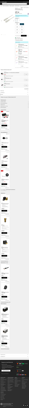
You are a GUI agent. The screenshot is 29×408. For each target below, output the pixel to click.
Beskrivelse (2, 90)
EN (2, 373)
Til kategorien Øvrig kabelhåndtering (10, 189)
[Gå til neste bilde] (13, 20)
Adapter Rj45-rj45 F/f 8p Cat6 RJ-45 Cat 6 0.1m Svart (5, 314)
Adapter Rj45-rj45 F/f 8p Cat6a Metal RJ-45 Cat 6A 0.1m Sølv (5, 336)
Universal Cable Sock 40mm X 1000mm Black (5, 292)
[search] (26, 4)
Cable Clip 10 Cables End (4, 161)
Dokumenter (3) (3, 354)
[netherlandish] (23, 375)
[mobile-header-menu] (1, 2)
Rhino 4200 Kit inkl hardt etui (5, 203)
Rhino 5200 (3, 225)
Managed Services (10, 378)
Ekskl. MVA (16, 13)
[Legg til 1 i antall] (20, 35)
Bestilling (16, 378)
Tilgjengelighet (3, 387)
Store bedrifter (24, 385)
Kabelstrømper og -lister (4, 262)
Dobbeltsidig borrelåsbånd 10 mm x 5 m (5, 180)
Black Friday (2, 397)
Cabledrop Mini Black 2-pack (5, 142)
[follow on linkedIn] (25, 405)
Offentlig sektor (24, 386)
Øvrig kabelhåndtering (4, 132)
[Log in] (26, 2)
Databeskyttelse (10, 384)
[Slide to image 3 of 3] (5, 34)
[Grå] (16, 20)
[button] (23, 2)
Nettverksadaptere (3, 303)
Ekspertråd (2, 396)
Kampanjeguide (3, 388)
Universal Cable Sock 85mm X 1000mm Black (5, 273)
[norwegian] (18, 375)
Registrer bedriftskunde (6, 370)
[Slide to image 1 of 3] (1, 34)
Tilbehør (2, 94)
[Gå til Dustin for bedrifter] (4, 2)
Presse (23, 378)
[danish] (20, 375)
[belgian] (25, 375)
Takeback (9, 388)
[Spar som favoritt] (27, 35)
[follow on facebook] (23, 405)
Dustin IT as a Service (11, 379)
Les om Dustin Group (25, 379)
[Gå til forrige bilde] (1, 20)
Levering (16, 379)
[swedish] (17, 375)
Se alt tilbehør (26, 88)
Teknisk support (17, 384)
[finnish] (22, 375)
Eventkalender (3, 395)
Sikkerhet (9, 385)
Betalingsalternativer (4, 379)
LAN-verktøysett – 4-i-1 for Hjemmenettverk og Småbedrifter (5, 120)
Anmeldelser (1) (3, 356)
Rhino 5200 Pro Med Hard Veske (5, 247)
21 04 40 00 (6, 373)
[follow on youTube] (27, 405)
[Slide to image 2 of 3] (3, 34)
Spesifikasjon (2, 92)
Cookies (2, 386)
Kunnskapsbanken (3, 394)
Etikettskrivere (3, 193)
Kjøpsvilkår (2, 378)
